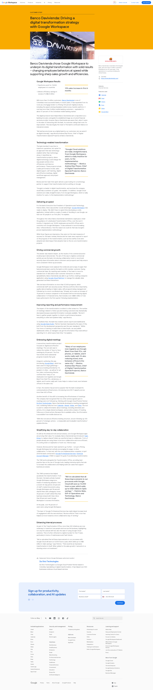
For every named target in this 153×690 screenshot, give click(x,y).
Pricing (49, 2)
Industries (38, 2)
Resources (57, 2)
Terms (48, 683)
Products (30, 2)
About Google (55, 683)
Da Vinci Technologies (49, 561)
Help (75, 683)
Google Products (66, 683)
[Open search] (114, 2)
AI (44, 2)
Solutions (22, 2)
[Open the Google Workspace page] (9, 3)
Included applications (37, 626)
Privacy (42, 683)
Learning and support (112, 626)
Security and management (57, 626)
